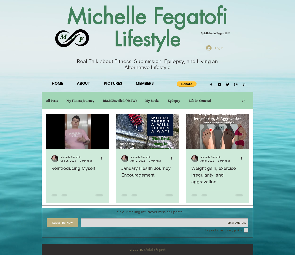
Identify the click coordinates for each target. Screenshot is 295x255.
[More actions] (103, 158)
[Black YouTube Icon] (219, 84)
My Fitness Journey (80, 101)
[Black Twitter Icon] (227, 84)
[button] (187, 84)
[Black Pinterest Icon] (244, 84)
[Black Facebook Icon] (211, 84)
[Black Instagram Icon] (236, 84)
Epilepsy (174, 101)
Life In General (200, 101)
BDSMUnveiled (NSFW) (120, 101)
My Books (152, 101)
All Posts (52, 101)
